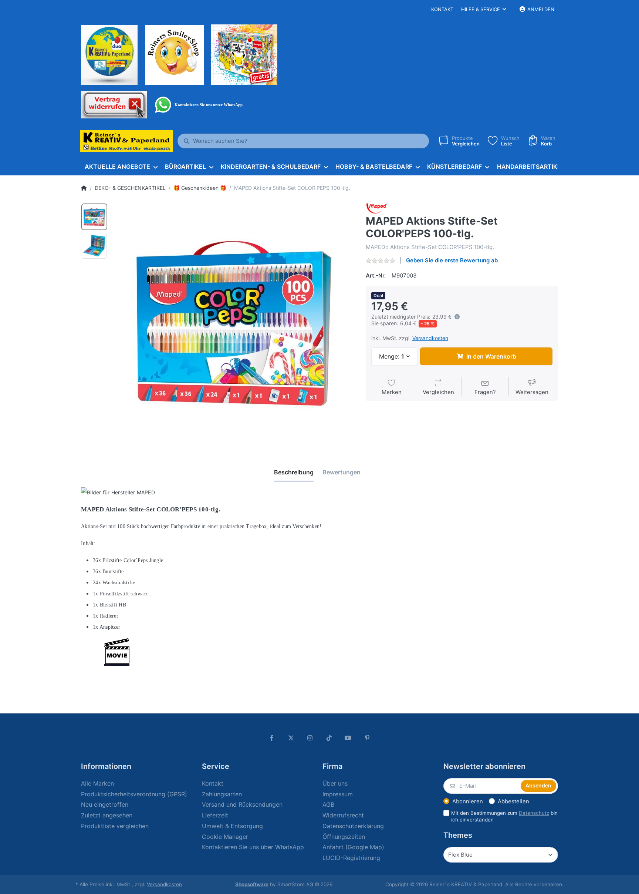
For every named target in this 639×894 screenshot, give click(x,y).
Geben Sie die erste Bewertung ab (452, 260)
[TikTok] (329, 738)
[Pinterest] (367, 738)
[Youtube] (348, 738)
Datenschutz (534, 813)
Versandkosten (430, 338)
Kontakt (442, 9)
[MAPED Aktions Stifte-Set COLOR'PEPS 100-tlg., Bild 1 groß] (94, 217)
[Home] (84, 188)
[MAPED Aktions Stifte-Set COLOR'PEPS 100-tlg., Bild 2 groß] (94, 246)
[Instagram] (310, 738)
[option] (234, 323)
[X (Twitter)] (291, 738)
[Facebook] (272, 738)
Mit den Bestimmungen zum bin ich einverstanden (504, 816)
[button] (456, 316)
